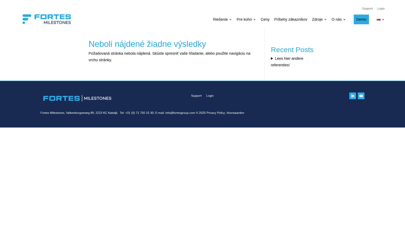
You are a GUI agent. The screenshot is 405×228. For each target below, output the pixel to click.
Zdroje (317, 19)
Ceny (265, 19)
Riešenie (220, 19)
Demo (361, 19)
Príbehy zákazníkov (290, 19)
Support (367, 8)
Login (381, 8)
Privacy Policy (216, 112)
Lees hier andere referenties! (287, 61)
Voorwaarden (235, 112)
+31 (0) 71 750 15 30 (139, 112)
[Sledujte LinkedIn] (352, 95)
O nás (337, 19)
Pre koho (244, 19)
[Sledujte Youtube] (361, 95)
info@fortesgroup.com (180, 112)
